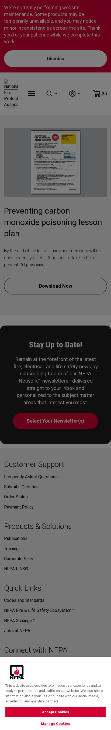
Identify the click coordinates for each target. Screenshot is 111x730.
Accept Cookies (55, 712)
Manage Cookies (55, 724)
